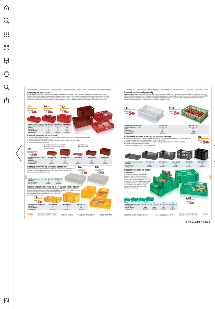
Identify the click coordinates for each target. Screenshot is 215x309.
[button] (6, 20)
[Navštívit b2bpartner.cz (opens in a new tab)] (6, 7)
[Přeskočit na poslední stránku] (210, 222)
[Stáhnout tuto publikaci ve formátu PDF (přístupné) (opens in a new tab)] (6, 61)
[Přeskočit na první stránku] (186, 222)
